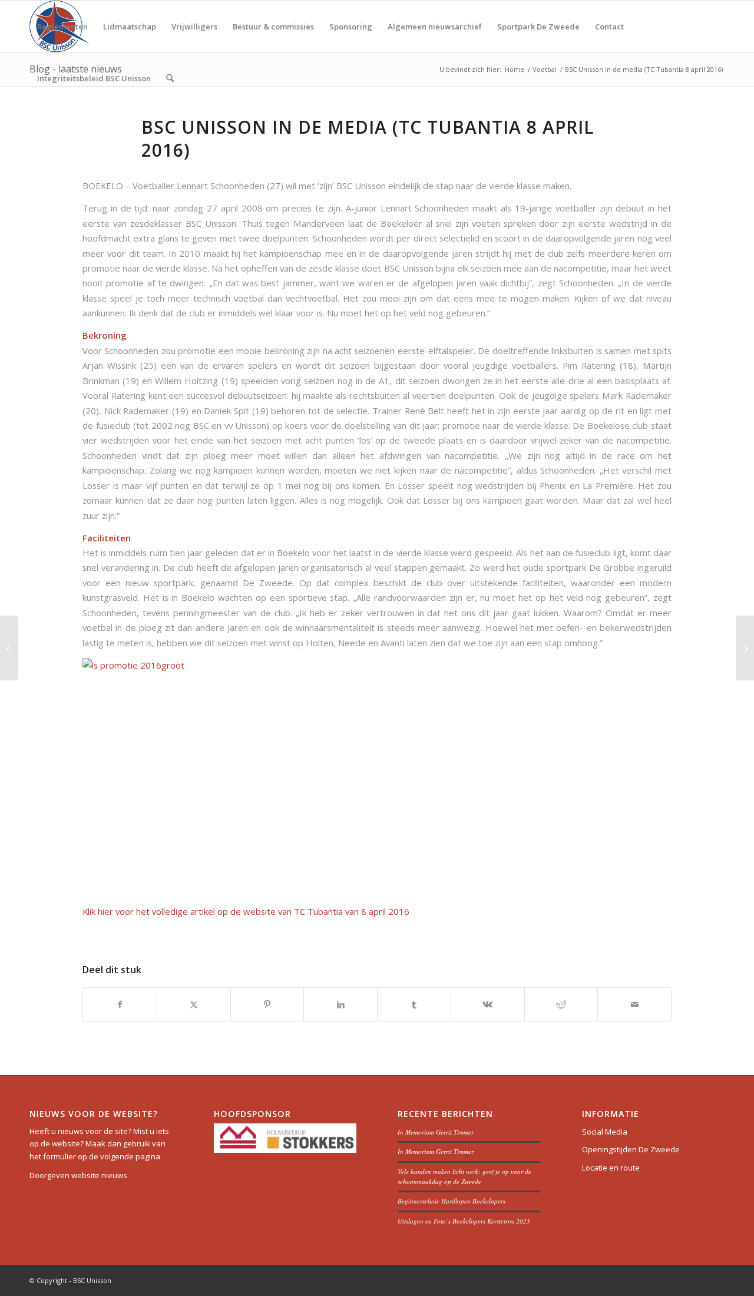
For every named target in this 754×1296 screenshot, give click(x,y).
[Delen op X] (193, 1004)
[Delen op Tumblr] (414, 1004)
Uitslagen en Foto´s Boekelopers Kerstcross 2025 (464, 1220)
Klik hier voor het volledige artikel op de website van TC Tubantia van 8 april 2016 (245, 911)
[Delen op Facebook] (120, 1004)
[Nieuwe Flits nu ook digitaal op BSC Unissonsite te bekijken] (745, 648)
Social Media (604, 1131)
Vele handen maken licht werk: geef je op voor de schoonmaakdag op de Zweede (464, 1176)
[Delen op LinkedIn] (340, 1004)
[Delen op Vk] (487, 1004)
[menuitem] (62, 26)
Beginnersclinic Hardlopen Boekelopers (451, 1200)
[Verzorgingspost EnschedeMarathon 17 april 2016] (9, 648)
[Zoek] (169, 78)
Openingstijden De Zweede (631, 1149)
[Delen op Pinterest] (267, 1004)
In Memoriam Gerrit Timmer (436, 1132)
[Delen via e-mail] (634, 1004)
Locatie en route (611, 1167)
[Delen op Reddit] (561, 1004)
